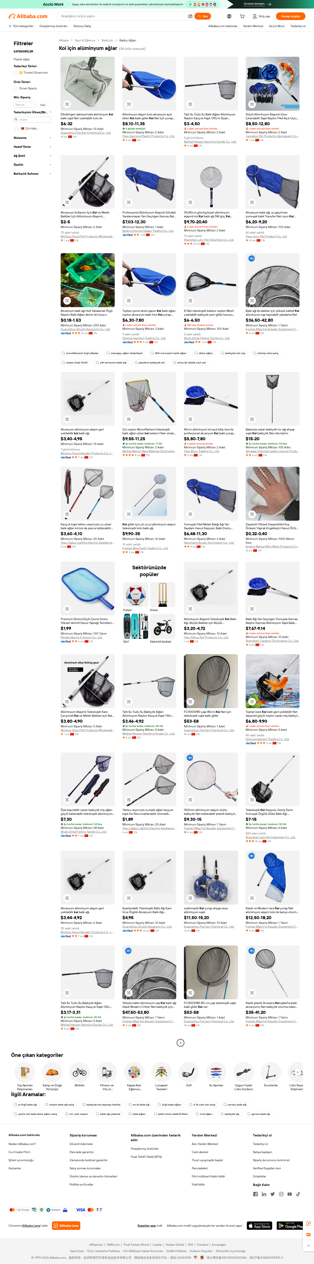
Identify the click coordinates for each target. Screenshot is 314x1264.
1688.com (113, 1244)
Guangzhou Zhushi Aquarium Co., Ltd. (85, 329)
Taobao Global (174, 1244)
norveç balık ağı (237, 1104)
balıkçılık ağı (232, 1114)
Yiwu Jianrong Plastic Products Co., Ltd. (148, 136)
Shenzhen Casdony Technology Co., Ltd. (272, 640)
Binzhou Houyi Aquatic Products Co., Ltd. (88, 453)
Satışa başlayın (262, 1152)
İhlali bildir (198, 1184)
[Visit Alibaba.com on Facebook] (255, 1194)
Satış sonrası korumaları (85, 1168)
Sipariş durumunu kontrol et (271, 1160)
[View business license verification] (196, 1257)
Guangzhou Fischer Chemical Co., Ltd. (86, 132)
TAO (190, 1244)
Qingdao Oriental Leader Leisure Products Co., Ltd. (273, 451)
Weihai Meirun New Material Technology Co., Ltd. (149, 451)
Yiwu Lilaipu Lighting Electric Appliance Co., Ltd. (88, 542)
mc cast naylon (78, 1114)
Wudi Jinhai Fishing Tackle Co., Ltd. (207, 338)
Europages (219, 1244)
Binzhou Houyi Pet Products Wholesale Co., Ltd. (88, 236)
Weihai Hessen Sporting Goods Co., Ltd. (210, 141)
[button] (190, 16)
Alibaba (64, 40)
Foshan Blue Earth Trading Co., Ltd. (145, 548)
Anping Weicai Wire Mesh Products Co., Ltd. (273, 546)
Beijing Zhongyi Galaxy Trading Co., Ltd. (148, 230)
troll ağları (206, 1114)
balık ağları (139, 1114)
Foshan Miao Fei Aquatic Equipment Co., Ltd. (273, 329)
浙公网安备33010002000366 (227, 1257)
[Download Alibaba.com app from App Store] (259, 1225)
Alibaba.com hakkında (24, 1135)
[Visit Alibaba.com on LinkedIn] (264, 1194)
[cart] (243, 17)
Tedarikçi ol (260, 1144)
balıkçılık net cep (235, 353)
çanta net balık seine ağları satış (37, 1114)
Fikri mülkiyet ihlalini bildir (208, 1176)
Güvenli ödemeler (81, 1144)
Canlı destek (200, 1152)
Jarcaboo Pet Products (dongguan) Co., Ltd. (273, 136)
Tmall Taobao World (136, 1244)
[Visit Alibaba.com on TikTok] (298, 1194)
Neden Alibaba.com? (22, 1144)
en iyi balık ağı (141, 1104)
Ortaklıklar (259, 1176)
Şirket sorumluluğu (21, 1160)
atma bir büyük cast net (191, 362)
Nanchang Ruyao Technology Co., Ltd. (209, 542)
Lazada (157, 1244)
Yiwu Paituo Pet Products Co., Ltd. (206, 637)
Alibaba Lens (31, 1225)
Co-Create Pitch (19, 1152)
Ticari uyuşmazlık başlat (207, 1160)
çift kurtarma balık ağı (113, 362)
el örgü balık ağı (27, 1104)
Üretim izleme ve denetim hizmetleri (93, 1176)
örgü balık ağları (171, 1104)
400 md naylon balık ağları (170, 353)
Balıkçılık (107, 40)
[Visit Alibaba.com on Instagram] (281, 1194)
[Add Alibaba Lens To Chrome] (66, 1225)
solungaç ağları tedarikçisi (126, 353)
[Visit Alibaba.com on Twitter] (272, 1194)
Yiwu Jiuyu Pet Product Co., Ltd (266, 236)
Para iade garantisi (82, 1152)
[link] (308, 1223)
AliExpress (96, 1244)
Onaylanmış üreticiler (145, 1148)
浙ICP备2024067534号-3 (266, 1257)
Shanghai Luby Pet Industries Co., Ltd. (209, 239)
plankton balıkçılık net (152, 362)
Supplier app (147, 1225)
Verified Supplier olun (267, 1168)
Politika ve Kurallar (81, 1184)
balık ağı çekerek (110, 1114)
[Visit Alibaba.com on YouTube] (289, 1194)
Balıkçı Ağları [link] (127, 40)
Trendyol (202, 1244)
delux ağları (206, 353)
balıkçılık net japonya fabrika (103, 1104)
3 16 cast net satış (204, 1104)
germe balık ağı (261, 1114)
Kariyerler (15, 1168)
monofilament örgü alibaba (82, 353)
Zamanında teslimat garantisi (88, 1160)
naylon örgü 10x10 (77, 362)
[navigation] (32, 542)
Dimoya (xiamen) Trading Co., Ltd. (144, 338)
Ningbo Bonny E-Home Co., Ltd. (81, 637)
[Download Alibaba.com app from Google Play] (291, 1225)
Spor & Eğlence (85, 40)
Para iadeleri (200, 1168)
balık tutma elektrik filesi (173, 1114)
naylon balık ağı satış (61, 1104)
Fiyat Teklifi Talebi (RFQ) (146, 1156)
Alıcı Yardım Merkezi (205, 1144)
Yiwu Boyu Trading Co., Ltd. (201, 451)
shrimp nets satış (268, 353)
